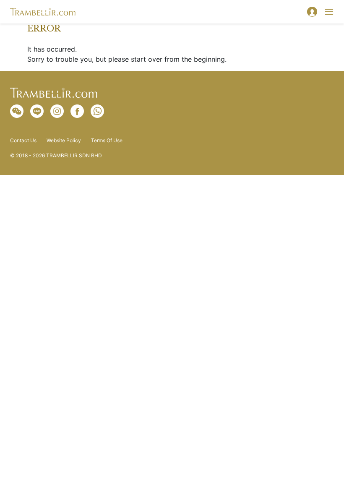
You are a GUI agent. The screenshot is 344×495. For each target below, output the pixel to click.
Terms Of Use (106, 140)
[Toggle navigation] (329, 12)
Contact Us (23, 140)
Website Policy (64, 140)
